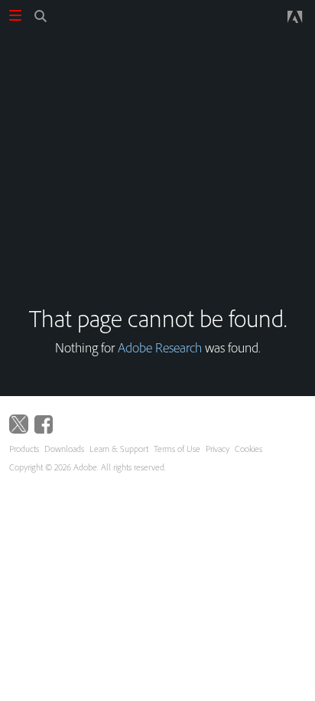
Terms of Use (177, 448)
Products (24, 448)
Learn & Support (118, 448)
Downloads (64, 448)
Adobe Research (160, 347)
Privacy (217, 448)
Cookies (248, 448)
